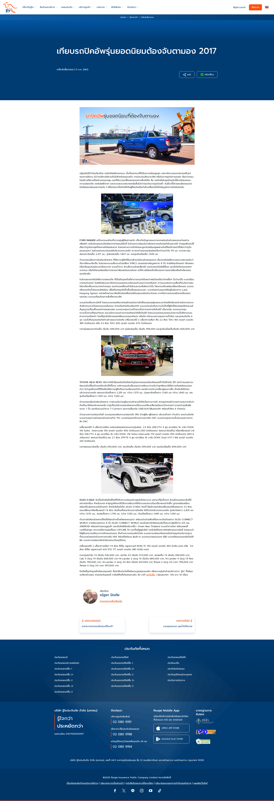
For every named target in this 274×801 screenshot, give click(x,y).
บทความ (101, 7)
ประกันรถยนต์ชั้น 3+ (63, 686)
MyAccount (239, 7)
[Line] (132, 790)
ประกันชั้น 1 (151, 575)
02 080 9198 (122, 734)
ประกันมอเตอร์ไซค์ (119, 657)
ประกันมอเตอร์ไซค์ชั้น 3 (122, 686)
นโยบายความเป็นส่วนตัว (112, 783)
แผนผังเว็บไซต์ (200, 783)
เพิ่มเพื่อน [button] (209, 74)
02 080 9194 (122, 746)
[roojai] (10, 7)
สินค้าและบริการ (47, 7)
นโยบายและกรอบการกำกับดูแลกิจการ (173, 783)
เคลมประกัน (66, 7)
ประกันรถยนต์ (61, 657)
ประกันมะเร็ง (173, 663)
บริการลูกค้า (84, 7)
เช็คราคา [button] (255, 7)
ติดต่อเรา (131, 7)
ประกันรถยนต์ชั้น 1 (63, 669)
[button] (267, 7)
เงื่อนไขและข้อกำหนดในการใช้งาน (82, 783)
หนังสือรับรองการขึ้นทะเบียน (139, 783)
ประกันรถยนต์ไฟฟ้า (177, 657)
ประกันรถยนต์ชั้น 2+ (63, 674)
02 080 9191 (122, 722)
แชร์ (188, 74)
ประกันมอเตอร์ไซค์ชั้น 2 (122, 674)
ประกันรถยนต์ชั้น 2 (63, 680)
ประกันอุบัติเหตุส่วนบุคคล (180, 674)
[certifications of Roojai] (206, 732)
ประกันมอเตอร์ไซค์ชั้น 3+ (122, 680)
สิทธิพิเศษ (116, 7)
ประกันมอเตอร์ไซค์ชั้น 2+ (122, 669)
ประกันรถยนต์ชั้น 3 (63, 692)
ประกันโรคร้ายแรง (176, 669)
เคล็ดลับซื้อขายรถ (65, 69)
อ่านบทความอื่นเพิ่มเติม (111, 601)
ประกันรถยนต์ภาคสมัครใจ (66, 663)
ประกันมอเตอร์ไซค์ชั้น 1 (122, 663)
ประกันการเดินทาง (176, 680)
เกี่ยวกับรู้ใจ (27, 7)
